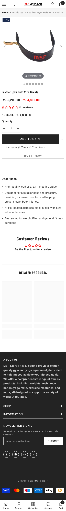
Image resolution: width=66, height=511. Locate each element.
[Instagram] (15, 454)
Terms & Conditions (33, 147)
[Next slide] (61, 46)
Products (17, 12)
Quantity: (7, 121)
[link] (17, 326)
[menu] (4, 4)
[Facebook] (6, 454)
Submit (53, 441)
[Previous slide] (5, 46)
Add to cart (30, 139)
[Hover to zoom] (33, 48)
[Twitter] (33, 454)
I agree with (13, 147)
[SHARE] (61, 139)
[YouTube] (24, 454)
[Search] (13, 4)
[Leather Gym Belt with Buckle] (24, 84)
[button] (10, 107)
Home (5, 12)
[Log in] (52, 4)
